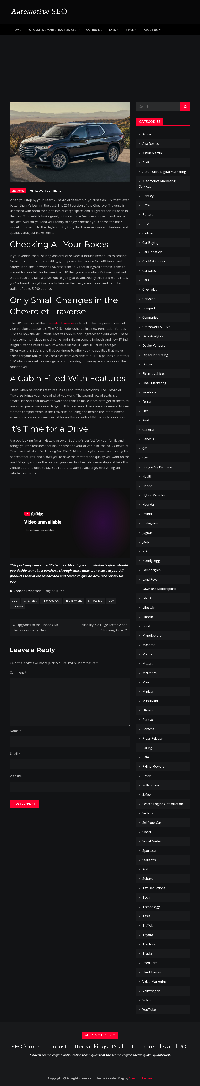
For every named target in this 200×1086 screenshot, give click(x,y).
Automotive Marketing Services (52, 30)
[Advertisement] (100, 64)
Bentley (148, 196)
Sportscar (149, 850)
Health (147, 476)
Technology (151, 907)
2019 (15, 600)
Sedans (147, 813)
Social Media (151, 841)
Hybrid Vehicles (153, 495)
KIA (144, 551)
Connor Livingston (27, 591)
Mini (145, 682)
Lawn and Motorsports (159, 589)
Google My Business (157, 467)
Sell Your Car (151, 822)
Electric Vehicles (153, 373)
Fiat (145, 411)
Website (16, 776)
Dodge (147, 364)
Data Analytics (152, 336)
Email (15, 753)
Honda (147, 486)
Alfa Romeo (150, 143)
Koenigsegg (151, 560)
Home (17, 30)
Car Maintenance (154, 261)
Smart (146, 832)
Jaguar (147, 532)
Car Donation (152, 252)
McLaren (148, 663)
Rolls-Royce (150, 785)
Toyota (147, 935)
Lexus (146, 598)
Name (15, 731)
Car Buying (94, 30)
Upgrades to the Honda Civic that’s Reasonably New (35, 627)
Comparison (151, 317)
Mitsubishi (150, 701)
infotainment (74, 600)
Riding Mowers (153, 766)
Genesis (148, 439)
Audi (145, 162)
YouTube (149, 1009)
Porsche (148, 729)
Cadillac (147, 233)
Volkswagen (151, 991)
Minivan (148, 691)
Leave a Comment (48, 190)
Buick (146, 224)
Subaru (147, 879)
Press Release (152, 738)
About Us (151, 30)
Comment (18, 672)
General (148, 430)
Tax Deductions (153, 888)
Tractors (148, 944)
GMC (145, 458)
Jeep (145, 542)
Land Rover (150, 579)
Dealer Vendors (153, 345)
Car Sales (149, 271)
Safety (147, 794)
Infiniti (147, 514)
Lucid (146, 626)
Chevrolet (17, 190)
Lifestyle (148, 607)
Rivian (146, 776)
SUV (111, 600)
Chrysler (148, 299)
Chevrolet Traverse (60, 323)
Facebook (149, 392)
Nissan (147, 710)
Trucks (147, 953)
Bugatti (147, 214)
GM (144, 448)
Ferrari (147, 401)
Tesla (146, 916)
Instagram (150, 523)
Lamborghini (151, 570)
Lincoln (147, 617)
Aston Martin (152, 153)
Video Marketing (154, 981)
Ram (145, 757)
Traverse (17, 606)
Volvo (146, 1000)
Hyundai (148, 504)
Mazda (147, 654)
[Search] (185, 106)
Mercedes (149, 673)
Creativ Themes (140, 1078)
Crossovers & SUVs (156, 327)
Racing (147, 748)
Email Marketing (154, 383)
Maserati (148, 645)
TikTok (147, 925)
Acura (146, 134)
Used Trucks (151, 972)
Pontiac (147, 720)
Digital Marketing (155, 355)
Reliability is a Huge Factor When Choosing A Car (103, 627)
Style (130, 30)
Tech (146, 897)
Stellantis (149, 860)
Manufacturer (152, 635)
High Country (51, 600)
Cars (112, 30)
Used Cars (149, 963)
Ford (145, 420)
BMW (146, 205)
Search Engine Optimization (162, 804)
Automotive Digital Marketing (164, 172)
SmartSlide (95, 600)
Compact (148, 308)
